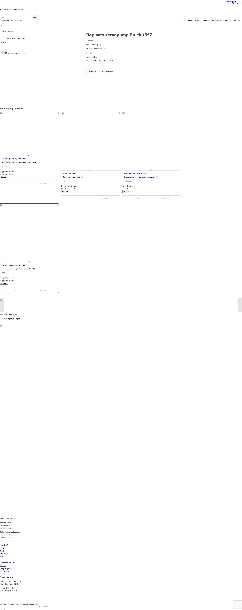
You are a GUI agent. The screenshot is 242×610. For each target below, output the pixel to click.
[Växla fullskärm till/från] (43, 606)
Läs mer (4, 177)
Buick (2, 551)
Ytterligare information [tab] (107, 71)
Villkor (2, 556)
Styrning (106, 61)
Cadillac (3, 548)
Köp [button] (76, 198)
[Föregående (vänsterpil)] (1, 609)
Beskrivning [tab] (92, 71)
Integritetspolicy (6, 568)
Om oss (3, 566)
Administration (15, 604)
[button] (29, 171)
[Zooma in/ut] (40, 606)
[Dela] (45, 606)
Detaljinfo (43, 184)
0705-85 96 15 (11, 314)
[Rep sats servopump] (2, 305)
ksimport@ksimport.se (14, 318)
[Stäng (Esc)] (48, 606)
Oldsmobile (4, 553)
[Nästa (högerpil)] (4, 609)
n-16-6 (115, 61)
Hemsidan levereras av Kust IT (29, 604)
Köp (15, 184)
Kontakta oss (5, 571)
